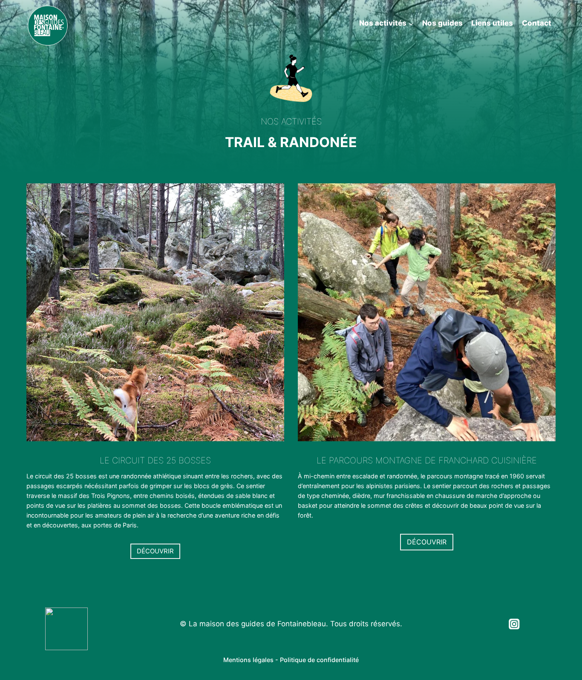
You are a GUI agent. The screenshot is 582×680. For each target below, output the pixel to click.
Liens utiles (492, 23)
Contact (536, 23)
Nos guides (442, 23)
